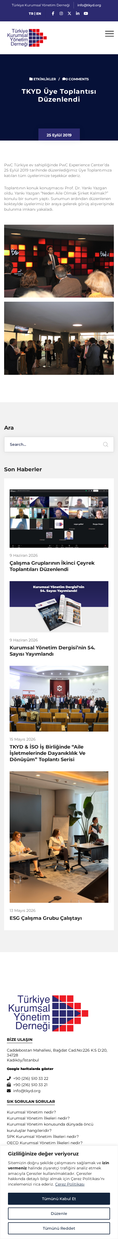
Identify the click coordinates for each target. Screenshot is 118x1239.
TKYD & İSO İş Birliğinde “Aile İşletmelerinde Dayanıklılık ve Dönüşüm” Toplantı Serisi (47, 753)
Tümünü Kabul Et (59, 1198)
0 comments (77, 79)
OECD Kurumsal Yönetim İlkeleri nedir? (45, 1142)
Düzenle (59, 1213)
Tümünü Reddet (59, 1228)
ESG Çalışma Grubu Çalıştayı (46, 918)
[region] (59, 1192)
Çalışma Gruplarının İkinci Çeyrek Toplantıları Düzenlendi (52, 566)
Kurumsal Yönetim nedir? (31, 1112)
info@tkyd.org (89, 5)
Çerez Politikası (70, 1184)
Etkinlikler (44, 79)
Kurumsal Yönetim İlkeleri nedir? (38, 1118)
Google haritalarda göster (30, 1069)
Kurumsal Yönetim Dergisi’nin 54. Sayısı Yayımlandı (52, 651)
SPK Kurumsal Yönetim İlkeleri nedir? (43, 1136)
